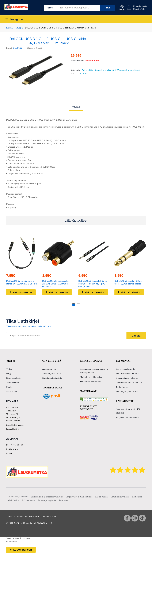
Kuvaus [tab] (76, 106)
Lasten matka (101, 497)
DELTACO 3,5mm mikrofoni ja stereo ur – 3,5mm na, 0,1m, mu (21, 282)
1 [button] (73, 304)
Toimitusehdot (12, 382)
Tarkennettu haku (48, 516)
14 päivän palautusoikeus (128, 417)
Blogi (8, 373)
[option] (36, 70)
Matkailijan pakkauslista (91, 377)
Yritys (9, 369)
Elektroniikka (87, 70)
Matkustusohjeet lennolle (127, 373)
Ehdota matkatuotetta (52, 378)
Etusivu (9, 28)
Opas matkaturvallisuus (127, 378)
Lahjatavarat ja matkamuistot (79, 497)
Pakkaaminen (28, 500)
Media (9, 387)
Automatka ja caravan (18, 496)
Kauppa (19, 28)
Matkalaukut (13, 500)
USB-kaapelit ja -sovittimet (127, 70)
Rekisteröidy (139, 9)
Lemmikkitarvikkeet (120, 497)
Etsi (108, 7)
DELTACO (18, 48)
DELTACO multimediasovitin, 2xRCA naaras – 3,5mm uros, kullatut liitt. (56, 284)
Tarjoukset (63, 500)
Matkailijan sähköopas (90, 381)
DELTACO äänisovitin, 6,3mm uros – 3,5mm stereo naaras (128, 282)
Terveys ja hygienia (47, 500)
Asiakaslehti (12, 391)
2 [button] (78, 304)
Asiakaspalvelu (49, 369)
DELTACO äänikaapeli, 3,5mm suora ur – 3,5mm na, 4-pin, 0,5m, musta (92, 284)
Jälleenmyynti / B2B (51, 373)
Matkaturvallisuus (54, 497)
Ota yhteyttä (18, 516)
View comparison (21, 549)
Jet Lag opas (122, 387)
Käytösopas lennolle (125, 369)
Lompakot (137, 497)
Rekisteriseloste (13, 378)
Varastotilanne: (78, 60)
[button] (21, 269)
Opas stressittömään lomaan (129, 382)
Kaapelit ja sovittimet (104, 70)
